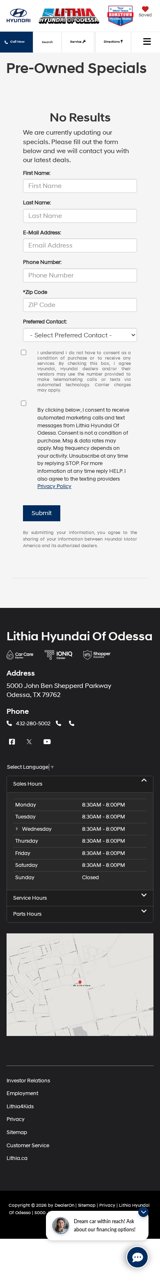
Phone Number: (42, 262)
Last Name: (37, 202)
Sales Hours (27, 784)
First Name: (36, 173)
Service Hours (30, 898)
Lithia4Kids (20, 1106)
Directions (112, 42)
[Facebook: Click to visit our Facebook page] (13, 742)
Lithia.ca (17, 1158)
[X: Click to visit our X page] (30, 742)
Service (76, 42)
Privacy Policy (54, 486)
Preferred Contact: (45, 322)
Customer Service (28, 1145)
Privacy (16, 1119)
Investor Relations (28, 1080)
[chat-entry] (137, 1257)
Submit (42, 513)
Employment (22, 1093)
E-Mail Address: (42, 232)
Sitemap (17, 1132)
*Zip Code (35, 292)
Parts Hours (27, 914)
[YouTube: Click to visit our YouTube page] (48, 742)
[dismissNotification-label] (143, 1212)
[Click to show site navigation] (147, 42)
